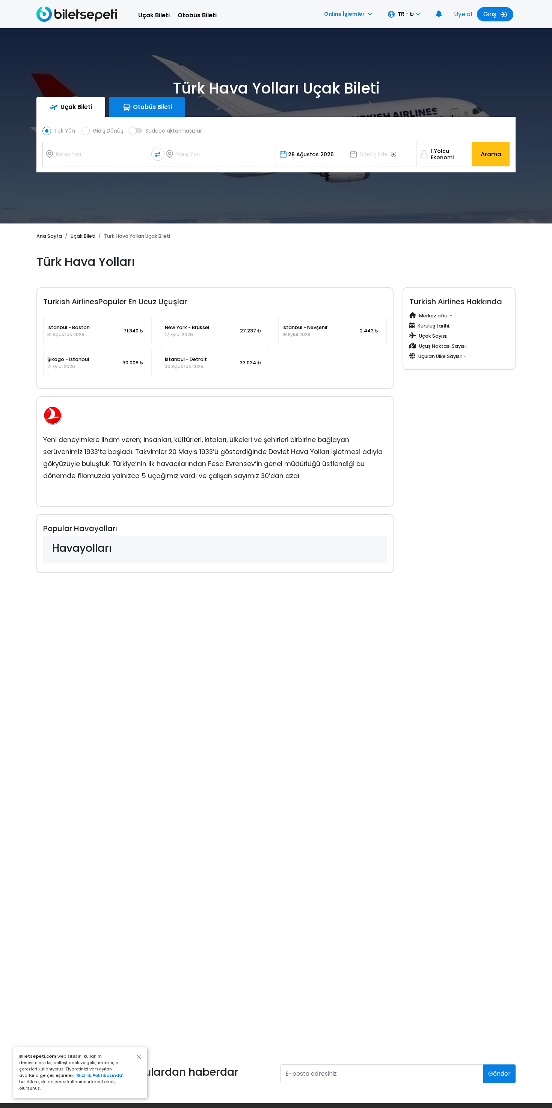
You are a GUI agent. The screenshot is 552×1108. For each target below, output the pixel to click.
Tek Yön (64, 130)
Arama (491, 154)
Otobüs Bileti (197, 15)
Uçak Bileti (154, 15)
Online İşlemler (344, 14)
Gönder (499, 1073)
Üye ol (463, 14)
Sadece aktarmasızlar (173, 130)
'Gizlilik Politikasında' (99, 1075)
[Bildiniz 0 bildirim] (439, 14)
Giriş (490, 14)
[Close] (139, 1056)
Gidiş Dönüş (108, 130)
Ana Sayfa (49, 236)
